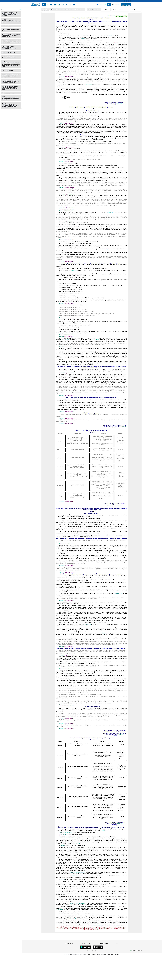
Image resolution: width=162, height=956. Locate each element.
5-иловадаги (59, 909)
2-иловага (82, 38)
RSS (117, 943)
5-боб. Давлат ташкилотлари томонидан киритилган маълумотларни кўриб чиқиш (9, 47)
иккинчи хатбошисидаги (78, 872)
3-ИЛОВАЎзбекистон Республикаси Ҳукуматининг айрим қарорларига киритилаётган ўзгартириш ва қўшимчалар (10, 105)
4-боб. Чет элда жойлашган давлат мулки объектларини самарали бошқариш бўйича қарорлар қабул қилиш (10, 88)
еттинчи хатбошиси (74, 919)
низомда (78, 843)
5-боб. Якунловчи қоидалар (8, 93)
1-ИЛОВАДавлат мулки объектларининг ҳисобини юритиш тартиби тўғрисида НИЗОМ (11, 21)
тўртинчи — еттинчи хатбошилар (69, 837)
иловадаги (107, 249)
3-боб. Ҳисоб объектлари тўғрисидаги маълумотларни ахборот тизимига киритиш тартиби (11, 35)
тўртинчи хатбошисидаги (75, 875)
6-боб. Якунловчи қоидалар (8, 52)
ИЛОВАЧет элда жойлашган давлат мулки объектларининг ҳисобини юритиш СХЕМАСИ (10, 98)
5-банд (62, 845)
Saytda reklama (103, 943)
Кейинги (61, 76)
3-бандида (110, 212)
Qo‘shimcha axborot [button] (118, 9)
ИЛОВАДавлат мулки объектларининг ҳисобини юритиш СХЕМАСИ (9, 57)
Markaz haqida (69, 943)
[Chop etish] (74, 4)
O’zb (113, 4)
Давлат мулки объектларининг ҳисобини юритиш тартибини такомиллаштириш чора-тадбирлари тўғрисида (10, 14)
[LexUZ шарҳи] (55, 4)
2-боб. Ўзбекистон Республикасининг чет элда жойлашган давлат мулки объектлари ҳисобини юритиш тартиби (11, 75)
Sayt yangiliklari (86, 943)
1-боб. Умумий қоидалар (7, 25)
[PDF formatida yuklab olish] (70, 4)
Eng (105, 4)
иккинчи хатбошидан (65, 832)
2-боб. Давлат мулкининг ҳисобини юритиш (10, 30)
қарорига (119, 103)
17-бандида (105, 830)
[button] (11, 14)
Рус (102, 4)
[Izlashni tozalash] (20, 9)
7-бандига (73, 270)
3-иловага (89, 84)
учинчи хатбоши (64, 834)
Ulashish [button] (134, 9)
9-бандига (96, 339)
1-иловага (109, 35)
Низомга (123, 426)
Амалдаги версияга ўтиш (121, 16)
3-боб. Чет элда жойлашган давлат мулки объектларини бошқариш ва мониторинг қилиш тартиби (10, 81)
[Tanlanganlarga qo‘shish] (47, 4)
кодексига (116, 43)
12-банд (62, 879)
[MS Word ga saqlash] (66, 4)
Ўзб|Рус (118, 4)
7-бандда (66, 339)
